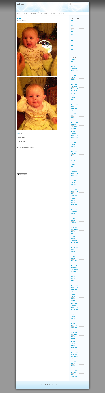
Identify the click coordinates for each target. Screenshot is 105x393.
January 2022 (74, 133)
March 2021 (73, 149)
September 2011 (74, 334)
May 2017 (73, 216)
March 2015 (73, 258)
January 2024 (74, 102)
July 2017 (73, 213)
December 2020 (74, 155)
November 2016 (74, 225)
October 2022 (74, 124)
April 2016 (73, 236)
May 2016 (73, 235)
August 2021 (73, 142)
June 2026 (73, 61)
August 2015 (73, 249)
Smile (19, 18)
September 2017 (74, 211)
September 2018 (74, 196)
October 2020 (74, 158)
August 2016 (73, 231)
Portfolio (61, 13)
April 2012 (73, 321)
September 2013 (74, 291)
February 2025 (74, 84)
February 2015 (74, 260)
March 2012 (73, 323)
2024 (72, 47)
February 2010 (74, 368)
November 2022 (74, 122)
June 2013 (73, 296)
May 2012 (73, 320)
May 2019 (73, 186)
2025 (72, 49)
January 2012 (74, 327)
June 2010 (73, 361)
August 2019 (73, 180)
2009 (72, 20)
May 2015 (73, 254)
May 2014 (73, 276)
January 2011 (74, 349)
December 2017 (74, 207)
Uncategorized (74, 52)
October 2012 (74, 311)
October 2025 (74, 73)
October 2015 (74, 245)
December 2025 (74, 70)
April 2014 (73, 278)
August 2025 (73, 75)
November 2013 (74, 287)
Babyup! (20, 4)
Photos (53, 13)
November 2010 (74, 352)
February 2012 (74, 325)
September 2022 (74, 126)
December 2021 (74, 135)
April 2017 (73, 218)
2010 (18, 133)
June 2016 (73, 233)
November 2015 (74, 244)
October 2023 (74, 108)
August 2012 (73, 314)
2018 (72, 36)
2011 (72, 23)
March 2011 (73, 345)
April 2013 (73, 300)
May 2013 (73, 298)
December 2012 (74, 307)
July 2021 (73, 144)
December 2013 (74, 285)
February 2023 (74, 119)
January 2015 (74, 262)
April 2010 (73, 365)
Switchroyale (61, 384)
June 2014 (73, 274)
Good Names (44, 13)
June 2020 (73, 166)
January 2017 (74, 222)
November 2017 (74, 209)
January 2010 (74, 370)
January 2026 (74, 68)
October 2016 (74, 227)
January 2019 (74, 189)
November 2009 (74, 374)
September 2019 (74, 178)
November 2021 (74, 137)
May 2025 (73, 79)
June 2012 (73, 318)
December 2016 (74, 224)
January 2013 (74, 305)
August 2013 (73, 292)
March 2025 (73, 82)
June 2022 (73, 130)
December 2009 (74, 372)
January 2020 (74, 171)
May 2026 (73, 63)
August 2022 (73, 128)
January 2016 (74, 240)
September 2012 (74, 312)
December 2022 (74, 120)
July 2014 (73, 273)
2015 (72, 31)
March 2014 (73, 280)
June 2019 (73, 184)
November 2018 (74, 193)
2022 (72, 43)
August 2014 (73, 271)
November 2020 (74, 157)
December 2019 (74, 173)
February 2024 (74, 101)
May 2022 (73, 131)
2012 (72, 25)
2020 (72, 40)
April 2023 (73, 115)
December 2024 (74, 88)
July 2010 (73, 359)
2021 (72, 42)
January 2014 (74, 283)
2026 (72, 51)
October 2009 (74, 376)
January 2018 (74, 206)
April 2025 (73, 81)
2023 (72, 45)
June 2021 (73, 146)
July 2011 (73, 338)
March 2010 (73, 367)
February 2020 (74, 169)
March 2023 (73, 117)
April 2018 (73, 202)
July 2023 (73, 111)
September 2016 (74, 229)
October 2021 (74, 139)
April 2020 (73, 168)
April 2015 (73, 256)
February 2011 (74, 347)
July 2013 (73, 294)
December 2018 (74, 191)
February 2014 (74, 282)
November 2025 (74, 72)
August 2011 (73, 336)
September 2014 (74, 269)
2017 (72, 34)
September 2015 (74, 247)
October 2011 (74, 332)
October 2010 (74, 354)
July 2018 (73, 198)
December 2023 (74, 104)
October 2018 (74, 195)
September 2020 (74, 160)
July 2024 (73, 97)
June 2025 (73, 77)
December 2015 (74, 242)
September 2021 (74, 140)
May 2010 (73, 363)
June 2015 (73, 253)
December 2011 (74, 329)
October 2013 (74, 289)
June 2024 (73, 99)
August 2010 (73, 358)
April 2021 (73, 148)
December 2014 (74, 263)
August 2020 (73, 162)
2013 (72, 27)
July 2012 (73, 316)
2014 (72, 29)
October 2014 (74, 267)
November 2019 (74, 175)
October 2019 (74, 177)
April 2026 (73, 64)
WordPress (49, 384)
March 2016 (73, 238)
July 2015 (73, 251)
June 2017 (73, 215)
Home (18, 13)
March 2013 (73, 301)
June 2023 (73, 113)
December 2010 (74, 350)
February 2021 (74, 151)
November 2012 (74, 309)
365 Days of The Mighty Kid (22, 5)
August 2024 (73, 95)
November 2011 (74, 330)
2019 (72, 38)
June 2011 (73, 340)
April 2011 (73, 343)
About (25, 13)
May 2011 (73, 341)
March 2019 (73, 187)
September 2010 (74, 356)
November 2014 (74, 265)
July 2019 (73, 182)
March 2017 (73, 220)
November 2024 (74, 90)
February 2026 (74, 66)
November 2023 (74, 106)
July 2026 (73, 59)
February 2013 (74, 303)
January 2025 (74, 86)
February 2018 (74, 204)
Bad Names (34, 13)
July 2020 (73, 164)
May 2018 (73, 200)
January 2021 (74, 153)
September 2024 (74, 93)
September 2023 (74, 110)
